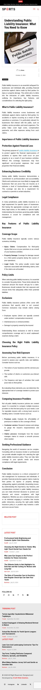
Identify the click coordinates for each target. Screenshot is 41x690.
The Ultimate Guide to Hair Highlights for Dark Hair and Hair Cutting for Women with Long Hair (20, 566)
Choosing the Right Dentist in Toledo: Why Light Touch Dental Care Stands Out (20, 548)
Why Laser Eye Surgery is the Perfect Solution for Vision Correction (18, 557)
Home (4, 649)
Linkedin (24, 684)
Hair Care (7, 571)
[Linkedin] (13, 595)
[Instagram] (9, 595)
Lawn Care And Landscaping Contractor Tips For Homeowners (20, 646)
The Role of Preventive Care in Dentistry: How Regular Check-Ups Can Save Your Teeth (19, 577)
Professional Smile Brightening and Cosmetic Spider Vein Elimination (17, 539)
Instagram (11, 684)
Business (6, 582)
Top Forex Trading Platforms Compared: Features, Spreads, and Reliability (17, 654)
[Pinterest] (18, 595)
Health (6, 543)
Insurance (5, 79)
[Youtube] (27, 595)
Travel (4, 619)
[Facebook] (4, 595)
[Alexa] (17, 70)
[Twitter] (23, 595)
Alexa (22, 70)
